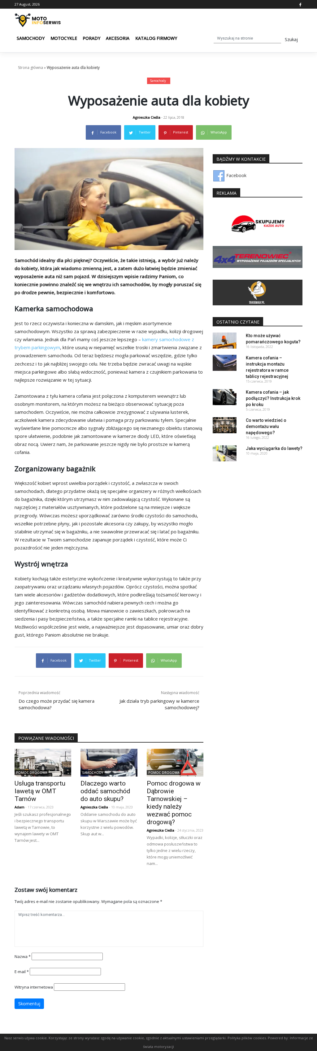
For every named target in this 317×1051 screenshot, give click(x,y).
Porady (91, 38)
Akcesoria (117, 38)
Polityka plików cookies (247, 1038)
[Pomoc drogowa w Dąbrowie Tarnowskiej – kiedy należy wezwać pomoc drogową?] (175, 762)
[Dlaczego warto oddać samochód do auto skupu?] (108, 762)
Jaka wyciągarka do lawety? (274, 448)
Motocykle (63, 38)
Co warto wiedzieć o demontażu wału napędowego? (266, 426)
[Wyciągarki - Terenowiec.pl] (257, 256)
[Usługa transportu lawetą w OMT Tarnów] (43, 762)
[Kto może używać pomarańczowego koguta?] (225, 340)
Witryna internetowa (34, 987)
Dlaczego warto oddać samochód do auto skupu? (105, 791)
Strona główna (30, 67)
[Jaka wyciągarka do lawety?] (225, 453)
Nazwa (23, 956)
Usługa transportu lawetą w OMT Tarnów (40, 791)
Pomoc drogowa (31, 772)
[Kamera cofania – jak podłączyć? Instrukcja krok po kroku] (225, 397)
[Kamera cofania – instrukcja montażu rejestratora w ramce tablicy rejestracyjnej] (225, 362)
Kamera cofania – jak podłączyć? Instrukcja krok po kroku (273, 398)
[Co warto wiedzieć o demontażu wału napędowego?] (225, 425)
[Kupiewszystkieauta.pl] (257, 224)
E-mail (22, 971)
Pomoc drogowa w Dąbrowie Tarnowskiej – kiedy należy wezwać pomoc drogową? (174, 803)
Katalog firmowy (156, 38)
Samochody (31, 38)
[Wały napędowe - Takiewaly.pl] (257, 292)
